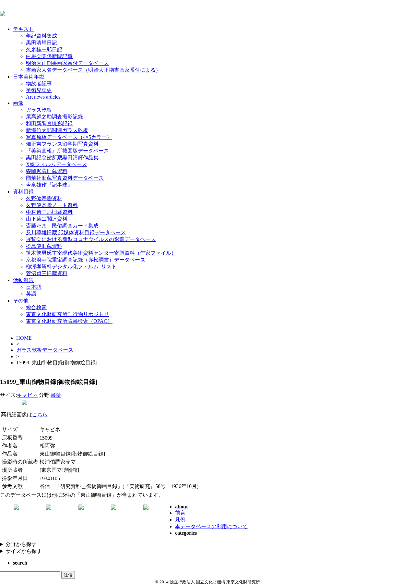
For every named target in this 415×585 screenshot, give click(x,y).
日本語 (34, 287)
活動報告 (23, 280)
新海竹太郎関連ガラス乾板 (57, 130)
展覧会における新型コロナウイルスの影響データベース (91, 239)
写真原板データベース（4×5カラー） (69, 137)
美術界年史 (39, 90)
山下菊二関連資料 (46, 219)
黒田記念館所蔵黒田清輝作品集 (62, 157)
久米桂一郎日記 (44, 49)
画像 (18, 103)
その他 (21, 300)
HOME (24, 338)
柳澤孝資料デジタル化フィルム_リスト (71, 266)
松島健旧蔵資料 (44, 246)
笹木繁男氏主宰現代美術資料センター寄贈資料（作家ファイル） (101, 253)
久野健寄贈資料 (44, 198)
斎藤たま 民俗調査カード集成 (62, 225)
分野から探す (21, 544)
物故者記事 (39, 83)
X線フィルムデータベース (56, 164)
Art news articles (43, 97)
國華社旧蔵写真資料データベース (65, 178)
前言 (180, 513)
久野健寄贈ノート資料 (52, 205)
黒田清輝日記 (41, 42)
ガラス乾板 (39, 110)
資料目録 (23, 191)
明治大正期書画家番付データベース (67, 63)
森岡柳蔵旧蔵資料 (46, 171)
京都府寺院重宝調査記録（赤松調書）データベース (85, 259)
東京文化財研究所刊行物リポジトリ (67, 314)
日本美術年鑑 (28, 76)
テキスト (23, 29)
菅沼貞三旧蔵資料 (46, 273)
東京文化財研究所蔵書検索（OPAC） (69, 321)
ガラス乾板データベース (44, 350)
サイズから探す (24, 551)
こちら (40, 414)
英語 (31, 294)
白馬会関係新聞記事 (49, 56)
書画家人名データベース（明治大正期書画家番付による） (93, 70)
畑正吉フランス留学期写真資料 (62, 144)
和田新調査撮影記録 (49, 123)
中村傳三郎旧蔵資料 (49, 212)
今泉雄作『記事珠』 (49, 185)
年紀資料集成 (41, 36)
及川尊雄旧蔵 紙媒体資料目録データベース (76, 232)
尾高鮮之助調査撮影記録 (54, 116)
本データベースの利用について (211, 526)
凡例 (180, 519)
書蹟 (56, 395)
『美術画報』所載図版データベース (67, 150)
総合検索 (36, 307)
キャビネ (27, 395)
